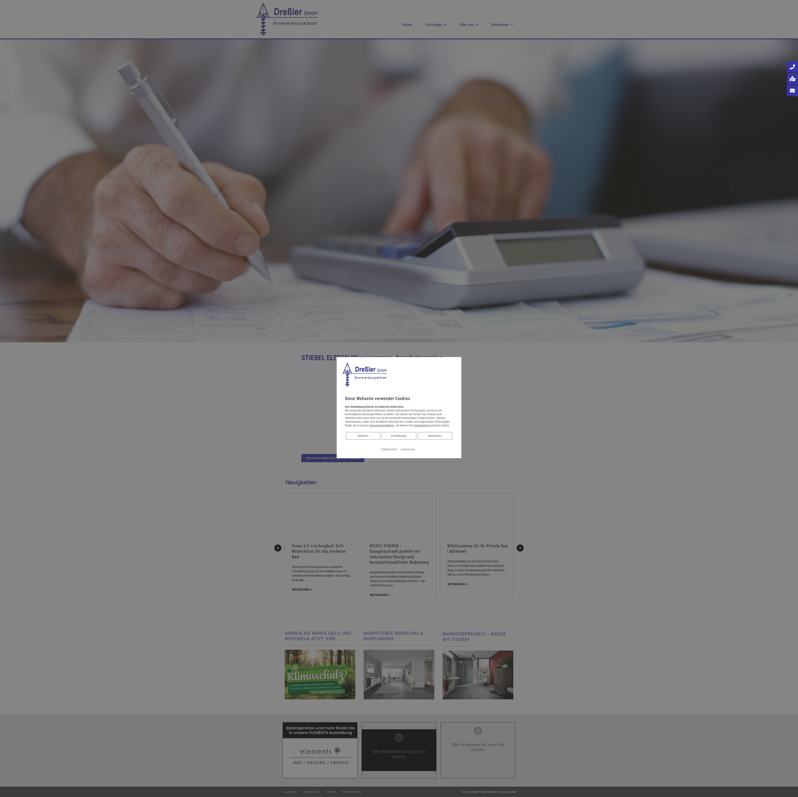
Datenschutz (389, 449)
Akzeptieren (435, 435)
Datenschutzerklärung (381, 425)
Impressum (408, 449)
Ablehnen (362, 435)
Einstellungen (399, 435)
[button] (792, 66)
